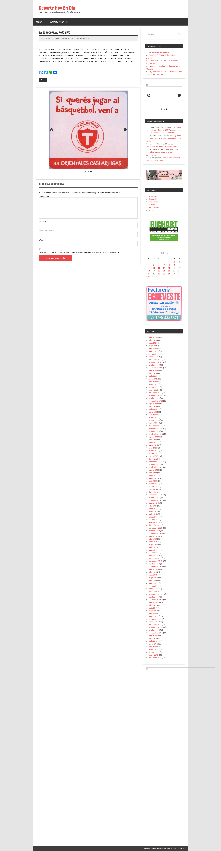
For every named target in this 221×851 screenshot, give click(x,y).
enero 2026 (153, 356)
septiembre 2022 (156, 467)
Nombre (42, 221)
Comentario (44, 196)
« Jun (148, 276)
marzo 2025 (153, 384)
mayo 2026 (153, 345)
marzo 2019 (153, 583)
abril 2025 (153, 381)
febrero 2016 (154, 652)
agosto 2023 (154, 437)
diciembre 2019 (155, 558)
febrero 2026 (154, 354)
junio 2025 (153, 376)
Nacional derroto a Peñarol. (160, 52)
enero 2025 (153, 390)
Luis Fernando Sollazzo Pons (63, 38)
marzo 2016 (153, 649)
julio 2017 (153, 605)
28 (164, 274)
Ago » (154, 276)
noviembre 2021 (155, 494)
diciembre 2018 (155, 591)
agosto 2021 (154, 503)
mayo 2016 (153, 644)
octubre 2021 (154, 497)
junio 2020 (153, 541)
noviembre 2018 (155, 594)
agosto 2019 (154, 569)
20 (159, 271)
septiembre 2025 (156, 367)
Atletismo (153, 196)
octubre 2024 (154, 398)
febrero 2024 (154, 420)
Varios (43, 80)
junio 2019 (153, 575)
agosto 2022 (154, 470)
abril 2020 (153, 547)
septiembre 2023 (156, 434)
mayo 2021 (153, 511)
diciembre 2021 (155, 492)
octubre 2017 (154, 597)
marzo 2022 (153, 483)
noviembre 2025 (155, 362)
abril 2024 (153, 414)
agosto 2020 (154, 536)
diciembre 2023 (155, 425)
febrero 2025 (154, 387)
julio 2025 (153, 373)
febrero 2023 (154, 453)
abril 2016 (153, 646)
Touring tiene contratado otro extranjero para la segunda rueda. (163, 138)
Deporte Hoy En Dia (57, 7)
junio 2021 (153, 508)
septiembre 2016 (156, 633)
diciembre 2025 (155, 359)
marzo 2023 (153, 450)
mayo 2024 (153, 412)
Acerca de (40, 22)
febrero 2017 (154, 619)
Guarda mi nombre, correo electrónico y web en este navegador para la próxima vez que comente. (79, 252)
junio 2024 (153, 409)
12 (154, 268)
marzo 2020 (153, 550)
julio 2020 (153, 539)
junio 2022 (153, 475)
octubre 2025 (154, 365)
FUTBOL (152, 204)
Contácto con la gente (59, 22)
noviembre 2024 (155, 395)
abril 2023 (153, 448)
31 (179, 274)
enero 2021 (153, 522)
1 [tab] (85, 171)
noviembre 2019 (155, 561)
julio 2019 (153, 572)
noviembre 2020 (155, 528)
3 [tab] (91, 171)
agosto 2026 (154, 337)
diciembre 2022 (155, 459)
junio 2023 (153, 442)
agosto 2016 (154, 635)
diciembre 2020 (155, 525)
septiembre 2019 (156, 566)
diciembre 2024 (155, 392)
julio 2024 (153, 406)
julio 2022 (153, 472)
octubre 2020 (154, 530)
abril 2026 (153, 348)
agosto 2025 (154, 370)
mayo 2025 (153, 379)
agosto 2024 (154, 403)
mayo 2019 (153, 577)
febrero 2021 (154, 519)
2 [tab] (88, 171)
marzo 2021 (153, 517)
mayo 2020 (153, 544)
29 (169, 274)
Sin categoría (154, 207)
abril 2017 (153, 613)
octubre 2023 (154, 431)
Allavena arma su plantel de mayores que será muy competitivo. (162, 152)
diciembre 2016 (155, 624)
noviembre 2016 (155, 627)
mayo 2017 (153, 610)
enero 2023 (153, 456)
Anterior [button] (51, 129)
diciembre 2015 (155, 657)
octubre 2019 (154, 564)
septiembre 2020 (156, 533)
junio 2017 (153, 608)
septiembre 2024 (156, 401)
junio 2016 (153, 641)
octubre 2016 (154, 630)
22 (169, 271)
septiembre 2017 (156, 599)
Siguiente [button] (125, 129)
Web (41, 240)
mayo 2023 (153, 445)
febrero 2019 (154, 586)
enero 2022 (153, 489)
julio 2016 (153, 638)
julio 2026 (153, 340)
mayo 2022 (153, 478)
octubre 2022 (154, 464)
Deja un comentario (83, 38)
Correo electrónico (46, 231)
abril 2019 (153, 580)
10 (179, 265)
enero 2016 (153, 655)
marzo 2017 (153, 616)
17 (179, 268)
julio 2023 (153, 439)
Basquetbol (153, 199)
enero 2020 (153, 555)
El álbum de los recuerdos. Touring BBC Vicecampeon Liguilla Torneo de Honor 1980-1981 (163, 130)
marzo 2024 (153, 417)
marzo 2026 (153, 351)
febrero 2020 (154, 552)
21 (164, 271)
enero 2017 (153, 621)
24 (179, 271)
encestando (153, 201)
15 (169, 268)
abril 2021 (153, 514)
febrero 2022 (154, 486)
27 (159, 274)
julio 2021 (153, 506)
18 (149, 271)
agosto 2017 (154, 602)
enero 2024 (153, 423)
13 (159, 268)
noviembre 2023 (155, 428)
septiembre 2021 (156, 500)
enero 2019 (153, 588)
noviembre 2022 (155, 461)
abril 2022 (153, 481)
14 (164, 268)
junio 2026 (153, 343)
